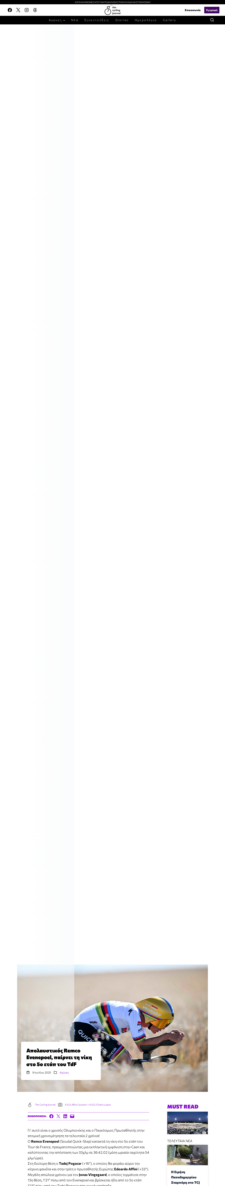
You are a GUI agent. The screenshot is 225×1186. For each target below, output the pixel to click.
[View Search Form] (212, 20)
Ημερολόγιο (146, 20)
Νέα (75, 20)
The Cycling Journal (45, 1104)
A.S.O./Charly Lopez (100, 1104)
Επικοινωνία (193, 10)
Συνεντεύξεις (96, 20)
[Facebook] (10, 10)
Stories (122, 20)
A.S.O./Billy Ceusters (76, 1104)
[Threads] (35, 10)
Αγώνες (64, 1072)
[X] (18, 10)
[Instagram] (26, 10)
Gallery (169, 20)
